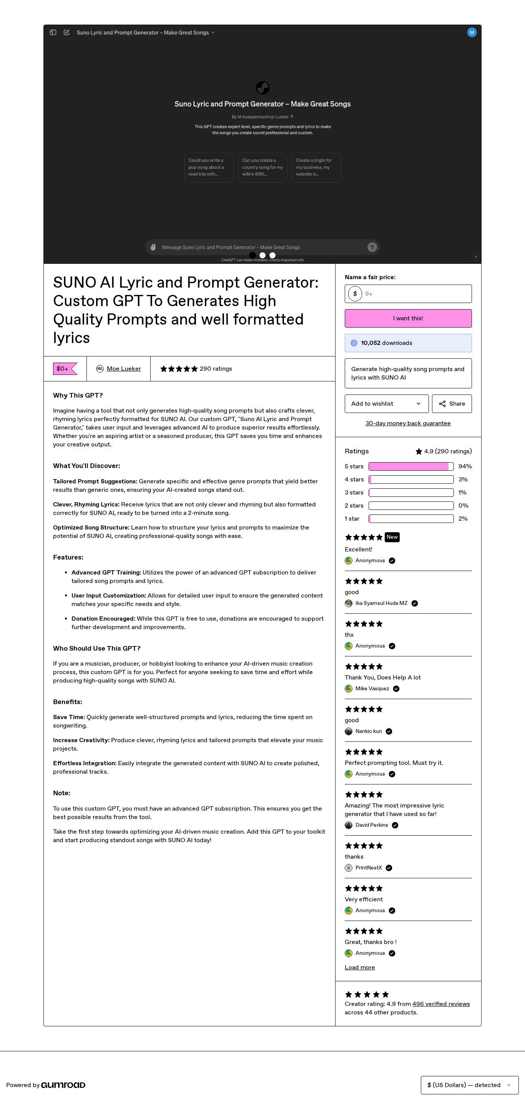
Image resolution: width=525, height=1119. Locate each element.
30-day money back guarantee (408, 423)
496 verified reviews (441, 1003)
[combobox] (387, 404)
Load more (360, 967)
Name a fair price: (370, 277)
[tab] (252, 255)
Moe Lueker (124, 368)
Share (457, 403)
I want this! (408, 318)
